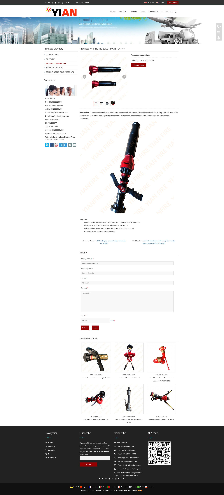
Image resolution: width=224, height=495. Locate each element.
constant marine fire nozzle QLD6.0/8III (95, 378)
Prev (84, 77)
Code (83, 315)
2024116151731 (162, 375)
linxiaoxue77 (55, 119)
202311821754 (96, 416)
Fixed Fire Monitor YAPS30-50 (128, 378)
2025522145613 (96, 375)
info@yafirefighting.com (59, 112)
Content (84, 288)
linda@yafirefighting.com (60, 116)
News (143, 12)
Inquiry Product (87, 259)
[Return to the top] (219, 39)
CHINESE (150, 3)
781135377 (52, 123)
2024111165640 (129, 375)
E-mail (84, 278)
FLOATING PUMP (52, 55)
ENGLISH (162, 3)
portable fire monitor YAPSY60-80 (96, 419)
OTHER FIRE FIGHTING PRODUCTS (60, 72)
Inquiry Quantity (87, 268)
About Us (122, 12)
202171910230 (161, 416)
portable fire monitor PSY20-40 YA (161, 419)
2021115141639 (129, 416)
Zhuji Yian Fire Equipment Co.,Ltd (103, 490)
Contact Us (153, 12)
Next (124, 77)
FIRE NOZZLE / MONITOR (107, 48)
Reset (95, 328)
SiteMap (134, 490)
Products (133, 12)
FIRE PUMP (50, 59)
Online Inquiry (173, 3)
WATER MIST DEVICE (54, 68)
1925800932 (53, 126)
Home (112, 12)
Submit (84, 328)
